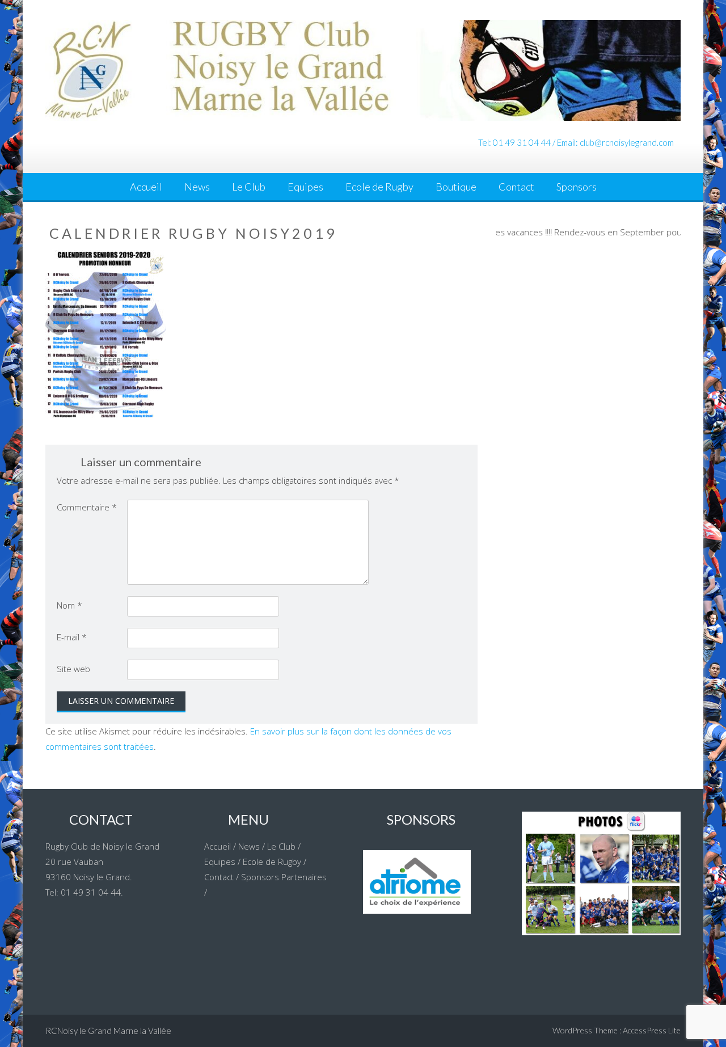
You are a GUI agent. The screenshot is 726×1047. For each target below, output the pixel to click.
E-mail (72, 637)
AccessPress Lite (652, 1030)
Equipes (305, 186)
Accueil (146, 186)
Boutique (456, 186)
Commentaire (87, 507)
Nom (69, 605)
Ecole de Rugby (379, 186)
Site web (73, 668)
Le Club (248, 186)
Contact (516, 186)
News (197, 186)
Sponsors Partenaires (284, 877)
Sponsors (576, 186)
